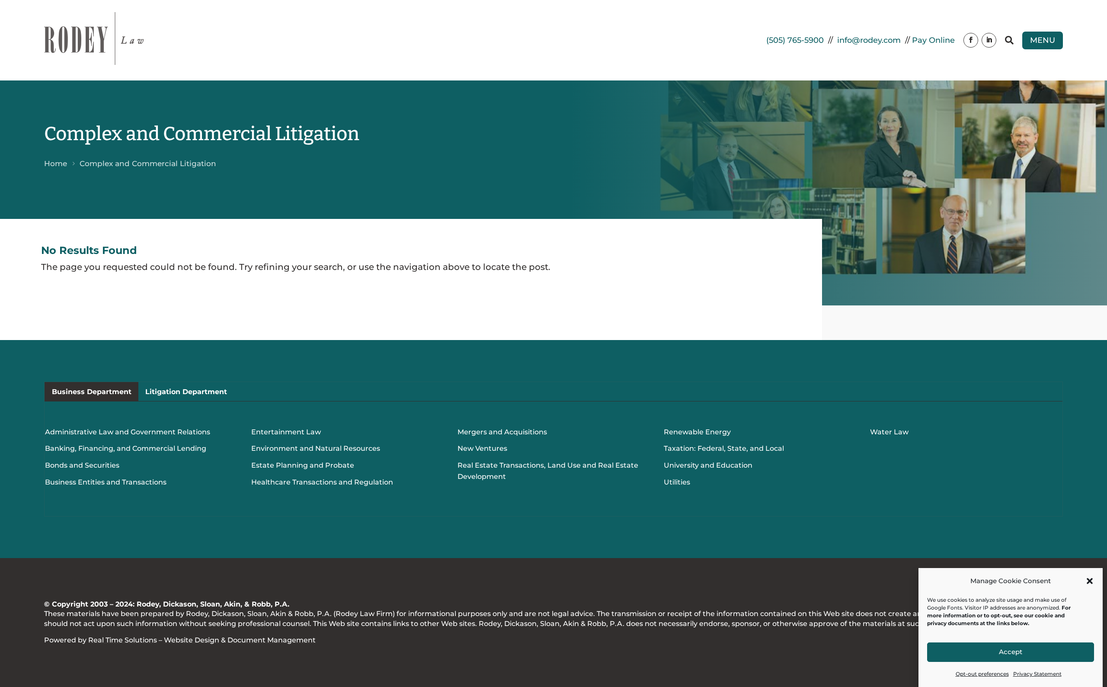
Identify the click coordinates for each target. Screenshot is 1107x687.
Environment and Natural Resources (315, 448)
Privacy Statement (1037, 674)
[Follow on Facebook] (970, 40)
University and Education (708, 465)
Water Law (889, 432)
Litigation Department (186, 391)
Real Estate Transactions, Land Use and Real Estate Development (548, 471)
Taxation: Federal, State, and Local (724, 448)
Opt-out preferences (982, 674)
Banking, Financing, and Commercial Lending (125, 448)
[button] (1089, 581)
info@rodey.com (869, 40)
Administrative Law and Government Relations (127, 432)
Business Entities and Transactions (105, 482)
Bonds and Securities (82, 465)
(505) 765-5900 (795, 40)
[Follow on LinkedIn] (989, 40)
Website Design (191, 640)
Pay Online (933, 40)
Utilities (677, 482)
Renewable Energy (697, 432)
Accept (1010, 652)
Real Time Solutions (122, 640)
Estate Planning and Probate (302, 465)
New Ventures (482, 448)
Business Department (91, 391)
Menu (1042, 40)
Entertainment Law (286, 432)
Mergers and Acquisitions (502, 432)
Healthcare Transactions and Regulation (322, 482)
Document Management (271, 640)
